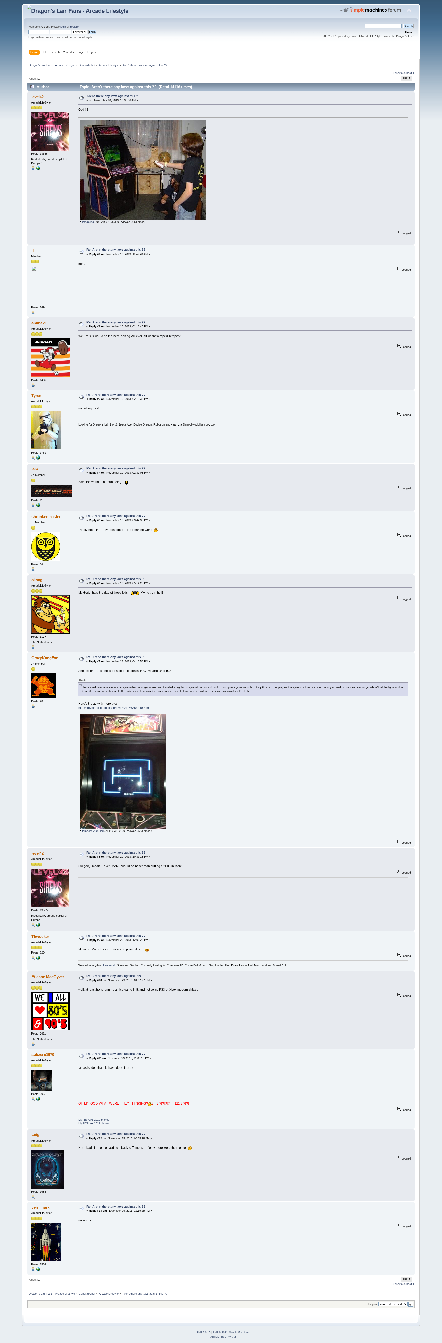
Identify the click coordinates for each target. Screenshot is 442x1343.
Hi (33, 250)
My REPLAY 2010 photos (93, 1119)
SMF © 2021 (220, 1332)
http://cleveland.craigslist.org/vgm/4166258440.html (114, 708)
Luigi (35, 1134)
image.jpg (87, 221)
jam (34, 469)
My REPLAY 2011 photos (93, 1123)
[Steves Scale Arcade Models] (38, 1099)
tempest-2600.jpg (92, 830)
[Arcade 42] (38, 169)
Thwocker (40, 936)
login (63, 26)
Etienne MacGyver (47, 976)
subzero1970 (42, 1054)
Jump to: (372, 1304)
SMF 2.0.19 (204, 1332)
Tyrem (36, 395)
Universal (109, 965)
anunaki (38, 323)
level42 (37, 97)
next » (410, 72)
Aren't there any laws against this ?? (112, 96)
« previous (399, 72)
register (74, 26)
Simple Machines (239, 1332)
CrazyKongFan (44, 658)
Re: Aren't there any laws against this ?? (115, 249)
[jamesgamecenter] (38, 506)
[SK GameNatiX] (38, 458)
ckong (36, 580)
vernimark (40, 1207)
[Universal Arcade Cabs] (38, 958)
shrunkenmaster (46, 516)
